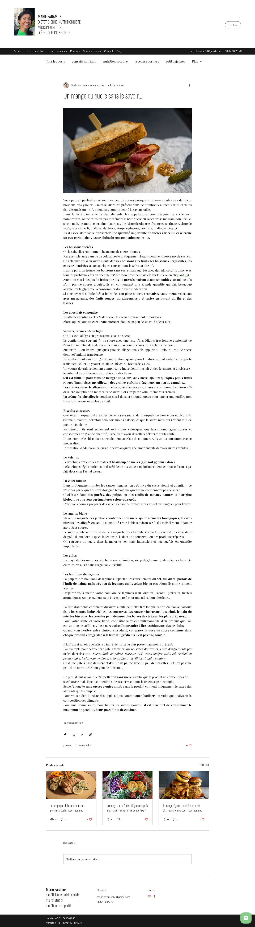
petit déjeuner (175, 61)
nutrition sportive (115, 61)
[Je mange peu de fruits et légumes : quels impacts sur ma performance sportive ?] (128, 785)
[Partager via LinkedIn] (82, 734)
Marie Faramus (56, 889)
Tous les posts (55, 61)
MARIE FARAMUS (49, 16)
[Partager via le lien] (90, 734)
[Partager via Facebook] (65, 734)
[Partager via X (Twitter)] (73, 734)
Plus (195, 61)
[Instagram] (149, 896)
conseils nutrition (84, 61)
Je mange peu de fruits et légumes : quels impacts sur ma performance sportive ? (127, 807)
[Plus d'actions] (190, 85)
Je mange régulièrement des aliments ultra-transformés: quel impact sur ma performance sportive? (182, 807)
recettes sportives (147, 61)
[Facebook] (154, 896)
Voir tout (204, 764)
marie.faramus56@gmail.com (205, 51)
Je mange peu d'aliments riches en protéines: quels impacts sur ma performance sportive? (67, 807)
